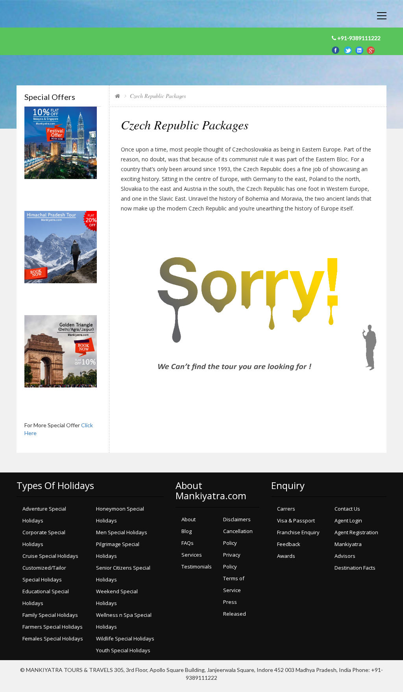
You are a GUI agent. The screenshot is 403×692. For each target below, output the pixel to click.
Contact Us (347, 508)
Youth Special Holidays (123, 650)
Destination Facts (355, 567)
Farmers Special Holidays (52, 626)
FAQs (187, 542)
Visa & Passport (296, 520)
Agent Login (348, 520)
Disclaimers (237, 519)
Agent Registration (356, 532)
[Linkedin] (361, 49)
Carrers (286, 508)
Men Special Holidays (121, 532)
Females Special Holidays (52, 638)
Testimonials (196, 566)
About (188, 519)
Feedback (288, 544)
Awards (286, 555)
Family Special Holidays (50, 614)
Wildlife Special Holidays (125, 638)
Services (191, 554)
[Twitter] (349, 49)
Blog (186, 531)
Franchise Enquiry (298, 532)
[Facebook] (337, 49)
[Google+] (371, 49)
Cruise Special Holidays (50, 555)
